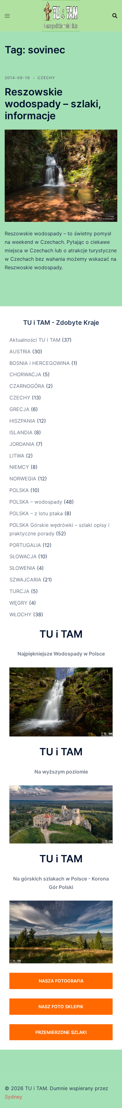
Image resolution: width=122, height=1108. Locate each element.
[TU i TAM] (61, 15)
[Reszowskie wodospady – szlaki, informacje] (61, 175)
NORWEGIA (22, 478)
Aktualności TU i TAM (34, 340)
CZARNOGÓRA (26, 386)
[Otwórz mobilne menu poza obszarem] (7, 16)
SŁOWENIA (22, 568)
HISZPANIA (22, 421)
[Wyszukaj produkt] (114, 15)
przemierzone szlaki (61, 1032)
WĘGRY (18, 603)
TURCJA (19, 591)
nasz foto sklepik (61, 1006)
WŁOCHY (20, 614)
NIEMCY (19, 467)
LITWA (16, 455)
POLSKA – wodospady (35, 502)
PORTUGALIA (25, 545)
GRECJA (19, 409)
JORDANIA (21, 444)
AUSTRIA (20, 351)
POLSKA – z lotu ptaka (36, 513)
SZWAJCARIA (25, 579)
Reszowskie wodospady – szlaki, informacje (53, 104)
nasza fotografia (61, 980)
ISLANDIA (21, 432)
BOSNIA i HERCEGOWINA (39, 363)
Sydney (13, 1097)
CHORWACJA (25, 374)
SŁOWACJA (23, 556)
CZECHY (46, 77)
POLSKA (19, 490)
